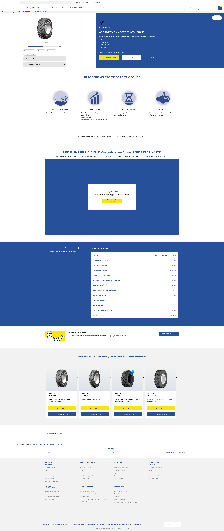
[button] (103, 22)
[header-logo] (10, 2)
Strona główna (6, 12)
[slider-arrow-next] (64, 46)
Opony (14, 12)
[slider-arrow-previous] (25, 46)
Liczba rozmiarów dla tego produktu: (111, 52)
